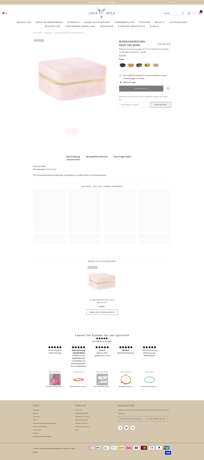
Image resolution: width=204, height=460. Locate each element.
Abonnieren (160, 104)
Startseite (37, 33)
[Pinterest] (132, 428)
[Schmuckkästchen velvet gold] (131, 65)
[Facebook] (120, 428)
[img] (102, 338)
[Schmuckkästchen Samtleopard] (139, 65)
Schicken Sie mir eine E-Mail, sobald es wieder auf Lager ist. (143, 98)
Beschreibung (73, 156)
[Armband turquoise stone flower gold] (149, 379)
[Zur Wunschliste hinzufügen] (168, 89)
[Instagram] (126, 428)
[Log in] (188, 13)
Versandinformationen (97, 156)
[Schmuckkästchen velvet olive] (147, 65)
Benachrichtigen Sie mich (102, 312)
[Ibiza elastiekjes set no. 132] (102, 379)
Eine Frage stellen (122, 156)
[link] (49, 236)
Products (48, 33)
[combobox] (172, 13)
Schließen (170, 2)
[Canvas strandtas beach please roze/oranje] (55, 379)
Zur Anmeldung (157, 419)
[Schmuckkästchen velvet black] (123, 65)
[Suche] (174, 13)
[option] (102, 2)
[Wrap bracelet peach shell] (78, 379)
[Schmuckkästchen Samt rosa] (156, 65)
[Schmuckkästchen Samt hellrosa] (102, 280)
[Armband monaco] (126, 379)
